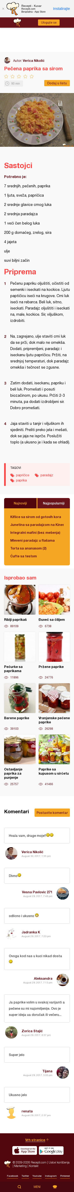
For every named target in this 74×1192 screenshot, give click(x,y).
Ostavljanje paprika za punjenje (20, 760)
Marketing (20, 1166)
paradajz (46, 475)
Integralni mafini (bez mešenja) (35, 532)
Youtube (37, 1175)
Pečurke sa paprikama (20, 656)
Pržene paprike (54, 656)
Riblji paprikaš (20, 606)
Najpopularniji (54, 503)
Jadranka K (31, 932)
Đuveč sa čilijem (54, 606)
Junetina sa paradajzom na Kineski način (37, 525)
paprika (21, 480)
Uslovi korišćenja (59, 1162)
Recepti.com (7, 1164)
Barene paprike (20, 707)
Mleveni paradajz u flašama (32, 540)
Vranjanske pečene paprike (54, 707)
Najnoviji (20, 503)
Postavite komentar (52, 813)
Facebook (12, 1175)
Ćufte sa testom (23, 556)
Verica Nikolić (34, 60)
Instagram (51, 1175)
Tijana (47, 1071)
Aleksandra (43, 978)
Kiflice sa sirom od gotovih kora (35, 517)
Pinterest (65, 1175)
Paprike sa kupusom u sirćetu (54, 760)
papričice (22, 475)
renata (27, 1111)
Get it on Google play (51, 1150)
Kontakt (33, 1166)
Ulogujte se (49, 22)
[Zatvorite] (3, 8)
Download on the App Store (24, 1150)
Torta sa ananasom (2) (28, 548)
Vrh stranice (35, 1140)
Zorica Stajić (32, 1031)
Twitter (25, 1175)
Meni (37, 1186)
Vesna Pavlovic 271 (37, 892)
